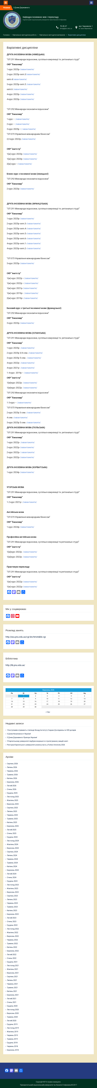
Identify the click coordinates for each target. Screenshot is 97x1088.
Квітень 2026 (12, 778)
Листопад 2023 (13, 885)
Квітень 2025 (12, 822)
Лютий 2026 (11, 786)
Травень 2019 (12, 1039)
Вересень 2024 (13, 848)
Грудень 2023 (12, 881)
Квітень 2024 (12, 866)
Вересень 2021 (13, 973)
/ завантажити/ (28, 129)
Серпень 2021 (12, 977)
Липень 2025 (12, 811)
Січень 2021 (11, 1002)
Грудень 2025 (12, 793)
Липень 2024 (12, 855)
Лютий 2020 (11, 1021)
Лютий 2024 (11, 874)
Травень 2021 (12, 988)
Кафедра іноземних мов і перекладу (41, 17)
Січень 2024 (11, 877)
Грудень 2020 (12, 1006)
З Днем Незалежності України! (19, 734)
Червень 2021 (12, 984)
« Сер (48, 712)
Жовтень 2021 (12, 969)
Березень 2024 (13, 870)
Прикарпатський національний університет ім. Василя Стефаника (45, 1085)
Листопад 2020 (13, 1010)
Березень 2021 (13, 995)
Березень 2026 (13, 782)
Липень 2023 (12, 899)
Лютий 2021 (11, 999)
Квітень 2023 (12, 910)
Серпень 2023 (12, 896)
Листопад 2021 (13, 965)
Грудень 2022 (12, 925)
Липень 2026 (12, 767)
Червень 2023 (12, 903)
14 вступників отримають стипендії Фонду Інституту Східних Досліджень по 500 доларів (41, 730)
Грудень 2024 (12, 837)
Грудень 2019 (12, 1024)
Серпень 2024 (12, 852)
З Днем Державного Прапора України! (22, 737)
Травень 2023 (12, 907)
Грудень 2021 (12, 962)
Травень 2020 (12, 1017)
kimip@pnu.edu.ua (66, 28)
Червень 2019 (12, 1035)
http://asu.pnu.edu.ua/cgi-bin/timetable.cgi (26, 637)
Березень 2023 (13, 914)
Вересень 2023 (13, 892)
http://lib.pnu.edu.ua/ (15, 665)
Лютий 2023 (11, 918)
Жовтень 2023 (12, 888)
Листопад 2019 (13, 1028)
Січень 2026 (11, 789)
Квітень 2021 (12, 991)
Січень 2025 (11, 833)
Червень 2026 (12, 771)
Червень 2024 (12, 859)
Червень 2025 (12, 815)
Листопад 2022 (13, 929)
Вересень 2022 (13, 936)
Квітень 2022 (12, 947)
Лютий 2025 (11, 830)
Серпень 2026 (12, 764)
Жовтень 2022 (12, 932)
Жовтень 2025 (12, 800)
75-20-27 (63, 26)
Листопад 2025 (13, 797)
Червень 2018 (12, 1046)
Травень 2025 (12, 819)
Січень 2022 (11, 958)
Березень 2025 (13, 826)
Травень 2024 (12, 863)
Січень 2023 (11, 921)
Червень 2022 (12, 940)
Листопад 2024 (13, 841)
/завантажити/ (27, 69)
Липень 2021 (12, 980)
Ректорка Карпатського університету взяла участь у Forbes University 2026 (36, 745)
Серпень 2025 (12, 808)
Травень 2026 (12, 775)
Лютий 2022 (11, 954)
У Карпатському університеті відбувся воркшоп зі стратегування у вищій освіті (37, 741)
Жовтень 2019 (12, 1032)
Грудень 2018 (12, 1043)
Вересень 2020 (13, 1013)
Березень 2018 (13, 1050)
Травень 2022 (12, 943)
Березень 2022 (13, 951)
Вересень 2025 (13, 804)
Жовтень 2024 (12, 844)
